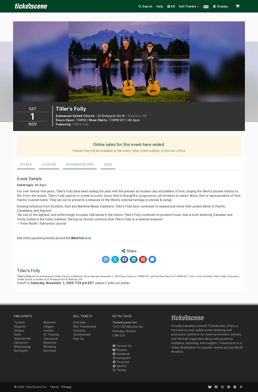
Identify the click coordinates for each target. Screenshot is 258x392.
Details (26, 164)
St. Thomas (51, 334)
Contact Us (124, 345)
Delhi (17, 334)
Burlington (21, 350)
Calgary (49, 326)
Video (108, 164)
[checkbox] (220, 5)
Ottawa (19, 330)
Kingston (20, 326)
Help (159, 6)
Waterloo (50, 322)
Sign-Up (78, 338)
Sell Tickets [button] (188, 6)
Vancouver (51, 338)
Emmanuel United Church (56, 276)
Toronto (19, 322)
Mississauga (22, 346)
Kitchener (50, 342)
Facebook (123, 354)
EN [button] (173, 6)
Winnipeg (50, 346)
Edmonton (21, 342)
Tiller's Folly (80, 124)
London (49, 330)
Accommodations (80, 164)
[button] (206, 5)
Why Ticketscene (84, 326)
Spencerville (22, 338)
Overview (79, 322)
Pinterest (122, 362)
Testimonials (82, 334)
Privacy (66, 387)
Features (79, 330)
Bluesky (121, 349)
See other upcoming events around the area (54, 238)
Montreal (50, 350)
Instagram (123, 358)
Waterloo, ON (137, 116)
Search (147, 6)
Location (49, 164)
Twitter (121, 370)
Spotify (121, 366)
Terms (54, 387)
